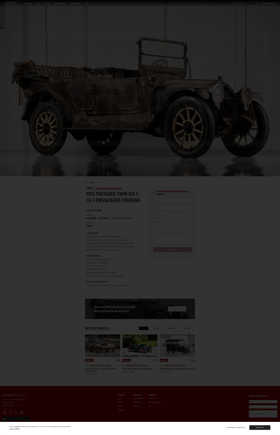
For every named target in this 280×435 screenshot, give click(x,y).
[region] (140, 428)
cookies (17, 426)
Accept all (260, 427)
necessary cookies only (236, 427)
